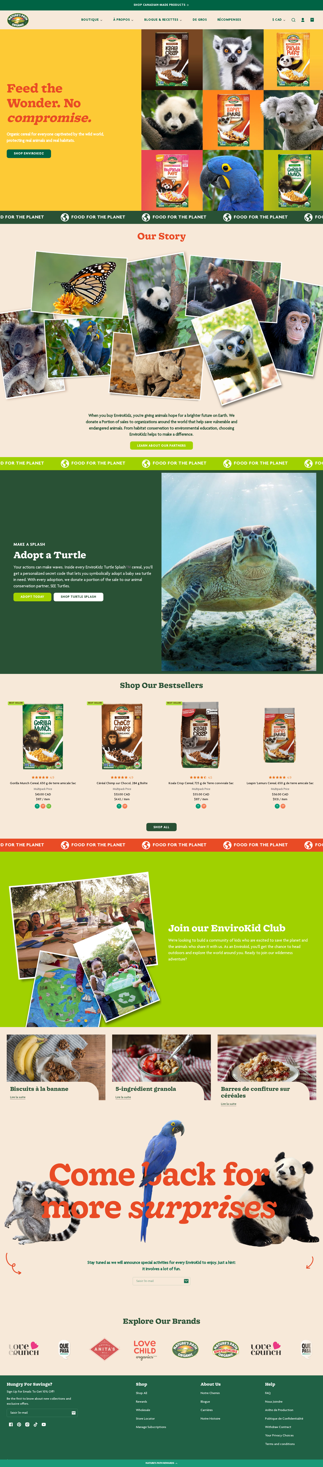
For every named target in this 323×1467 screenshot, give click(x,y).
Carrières (207, 1410)
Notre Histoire (210, 1419)
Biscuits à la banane (39, 1089)
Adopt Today (32, 597)
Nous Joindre (273, 1402)
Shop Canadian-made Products (160, 5)
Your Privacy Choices (279, 1435)
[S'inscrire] (186, 1281)
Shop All (141, 1393)
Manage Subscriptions (151, 1427)
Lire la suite (17, 1097)
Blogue (205, 1402)
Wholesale (143, 1410)
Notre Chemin (210, 1393)
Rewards (141, 1402)
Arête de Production (279, 1410)
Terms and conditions (280, 1444)
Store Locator (145, 1419)
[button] (293, 20)
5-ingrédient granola (146, 1089)
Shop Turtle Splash (78, 597)
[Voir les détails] (43, 736)
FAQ (268, 1393)
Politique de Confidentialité (284, 1419)
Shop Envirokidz (29, 153)
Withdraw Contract (278, 1427)
